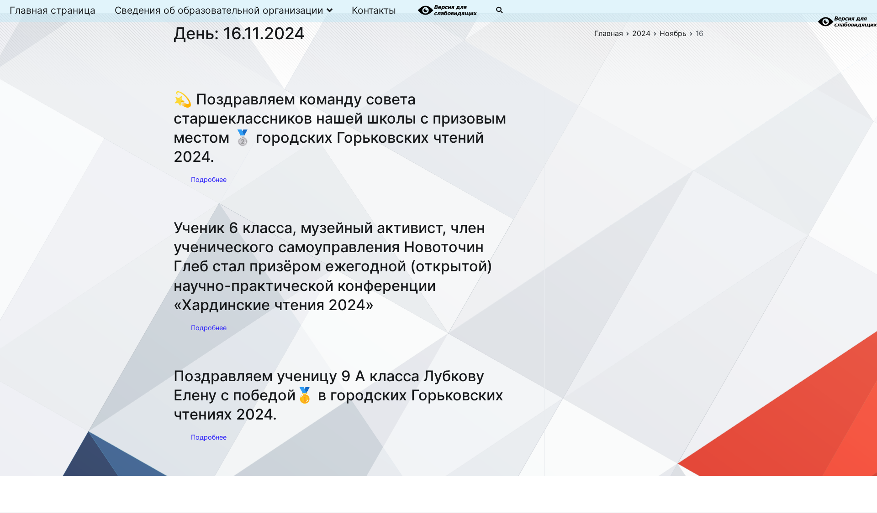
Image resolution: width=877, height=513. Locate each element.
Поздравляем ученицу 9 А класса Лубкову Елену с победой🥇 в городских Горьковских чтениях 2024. (338, 395)
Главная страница (52, 10)
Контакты (374, 10)
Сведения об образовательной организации (219, 10)
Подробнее (209, 179)
